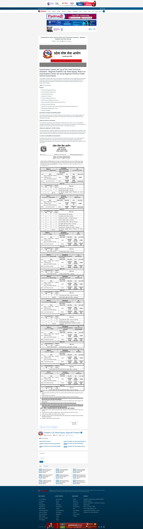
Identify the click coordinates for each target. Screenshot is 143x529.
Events (80, 11)
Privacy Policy (76, 506)
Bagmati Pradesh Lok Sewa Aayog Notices (49, 443)
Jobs (93, 11)
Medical (41, 503)
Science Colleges (43, 512)
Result (100, 11)
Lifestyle (75, 516)
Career (57, 516)
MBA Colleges (42, 516)
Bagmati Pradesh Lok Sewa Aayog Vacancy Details (74, 447)
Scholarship (59, 506)
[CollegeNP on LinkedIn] (104, 8)
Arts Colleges (42, 519)
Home (49, 11)
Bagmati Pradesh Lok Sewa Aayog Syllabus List (50, 447)
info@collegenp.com (42, 8)
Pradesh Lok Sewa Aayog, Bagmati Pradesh (62, 432)
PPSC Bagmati (54, 427)
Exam (96, 11)
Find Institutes (76, 514)
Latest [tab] (40, 466)
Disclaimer (75, 504)
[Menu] (72, 41)
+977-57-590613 (70, 435)
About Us (75, 501)
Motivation (58, 514)
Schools (58, 11)
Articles (85, 11)
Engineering (42, 506)
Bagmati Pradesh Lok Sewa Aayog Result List (75, 441)
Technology (58, 512)
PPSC (48, 427)
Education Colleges (43, 518)
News (89, 11)
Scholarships (75, 11)
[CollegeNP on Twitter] (102, 8)
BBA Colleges (42, 508)
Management (42, 504)
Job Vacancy (59, 499)
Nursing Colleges (43, 514)
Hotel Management (43, 510)
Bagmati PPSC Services (45, 441)
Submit (41, 461)
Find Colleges (76, 510)
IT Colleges (41, 501)
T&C (74, 508)
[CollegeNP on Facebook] (100, 8)
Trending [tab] (46, 466)
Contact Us (75, 503)
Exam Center (43, 427)
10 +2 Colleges (42, 499)
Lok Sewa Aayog (60, 510)
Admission (69, 11)
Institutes (64, 11)
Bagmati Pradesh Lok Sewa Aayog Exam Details (73, 444)
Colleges (54, 11)
